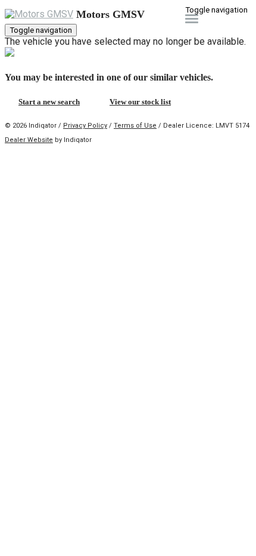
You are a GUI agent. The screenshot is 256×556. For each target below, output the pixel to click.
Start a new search (49, 101)
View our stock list (140, 101)
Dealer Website (29, 140)
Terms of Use (135, 125)
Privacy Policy (85, 125)
